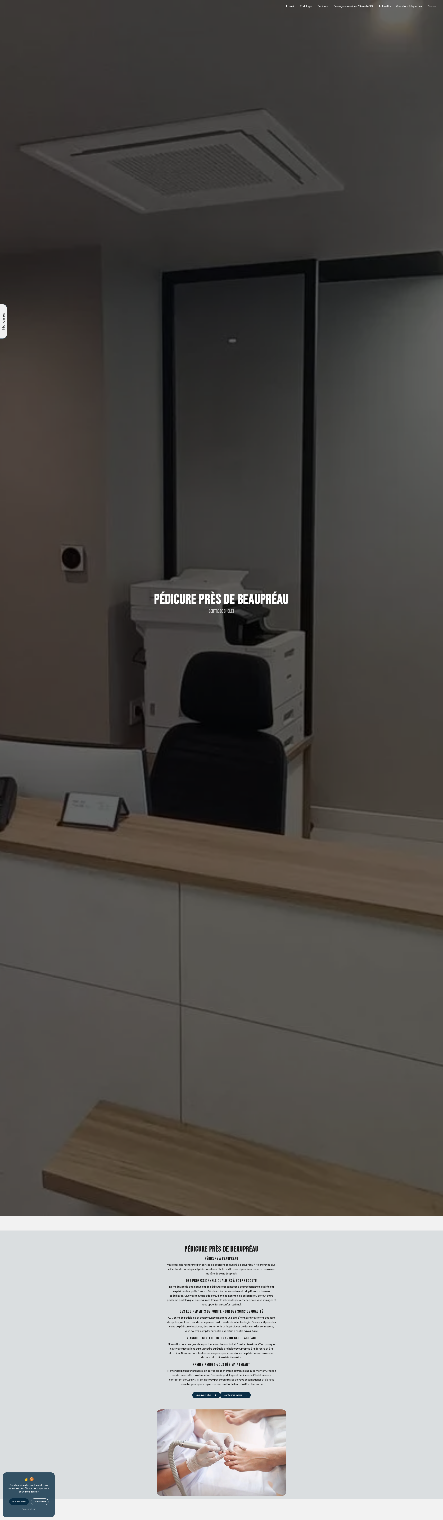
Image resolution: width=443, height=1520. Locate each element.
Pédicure (323, 6)
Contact (432, 6)
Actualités (384, 6)
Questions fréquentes (409, 6)
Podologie (306, 6)
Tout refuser (39, 1501)
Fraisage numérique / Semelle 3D (353, 6)
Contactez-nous (233, 1394)
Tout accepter (19, 1501)
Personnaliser (29, 1508)
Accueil (290, 6)
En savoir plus (203, 1394)
